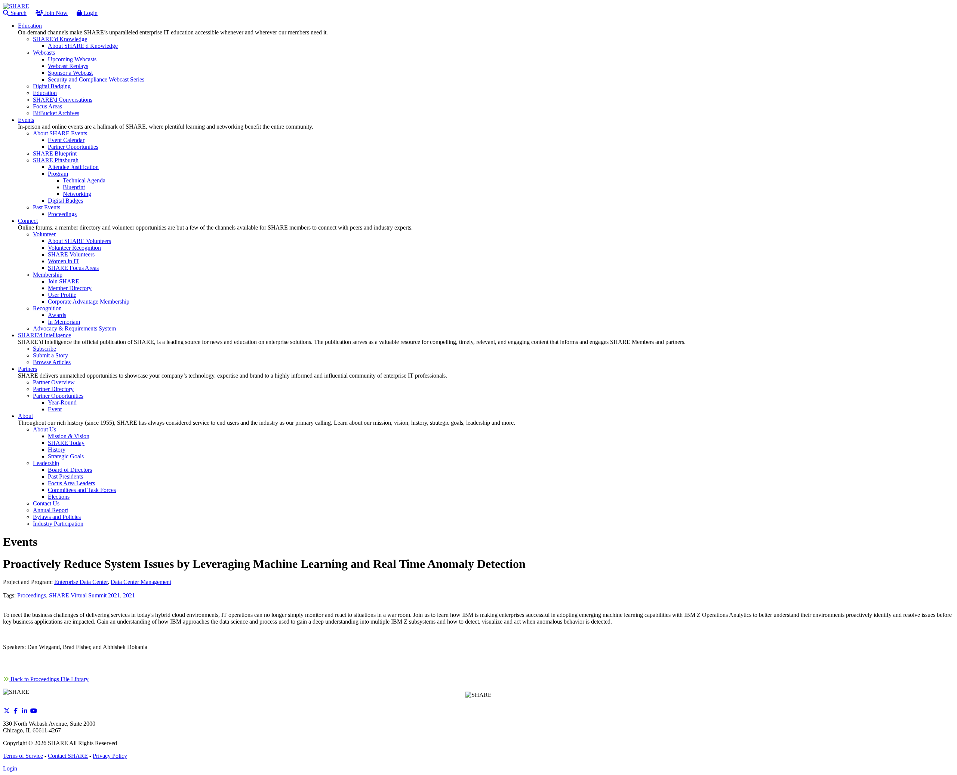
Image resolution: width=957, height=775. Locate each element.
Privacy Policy (110, 756)
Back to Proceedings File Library (49, 679)
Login (90, 13)
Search (18, 13)
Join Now (55, 13)
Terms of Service (23, 756)
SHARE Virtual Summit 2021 (84, 595)
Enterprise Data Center (81, 582)
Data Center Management (141, 582)
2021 (129, 595)
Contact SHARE (68, 756)
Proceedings (31, 595)
